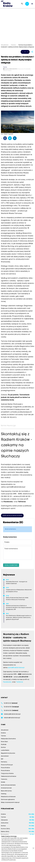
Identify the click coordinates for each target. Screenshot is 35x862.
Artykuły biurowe (6, 788)
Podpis (6, 542)
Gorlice (3, 747)
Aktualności (5, 45)
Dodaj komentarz (11, 565)
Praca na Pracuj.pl (7, 765)
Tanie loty (4, 779)
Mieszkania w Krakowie (8, 796)
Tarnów (13, 45)
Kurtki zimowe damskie (8, 785)
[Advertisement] (17, 26)
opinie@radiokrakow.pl (15, 487)
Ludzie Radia (5, 750)
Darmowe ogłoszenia (8, 799)
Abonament (5, 756)
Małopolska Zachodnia (8, 738)
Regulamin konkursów (8, 753)
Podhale (3, 744)
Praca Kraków (5, 767)
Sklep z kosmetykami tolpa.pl (10, 802)
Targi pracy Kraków (7, 773)
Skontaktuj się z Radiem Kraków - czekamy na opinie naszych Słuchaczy (16, 445)
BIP (2, 759)
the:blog (3, 793)
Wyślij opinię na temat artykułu (12, 515)
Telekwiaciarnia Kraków (8, 776)
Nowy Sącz (4, 741)
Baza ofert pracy (6, 791)
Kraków (3, 733)
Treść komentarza (11, 548)
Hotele (3, 782)
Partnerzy (4, 762)
